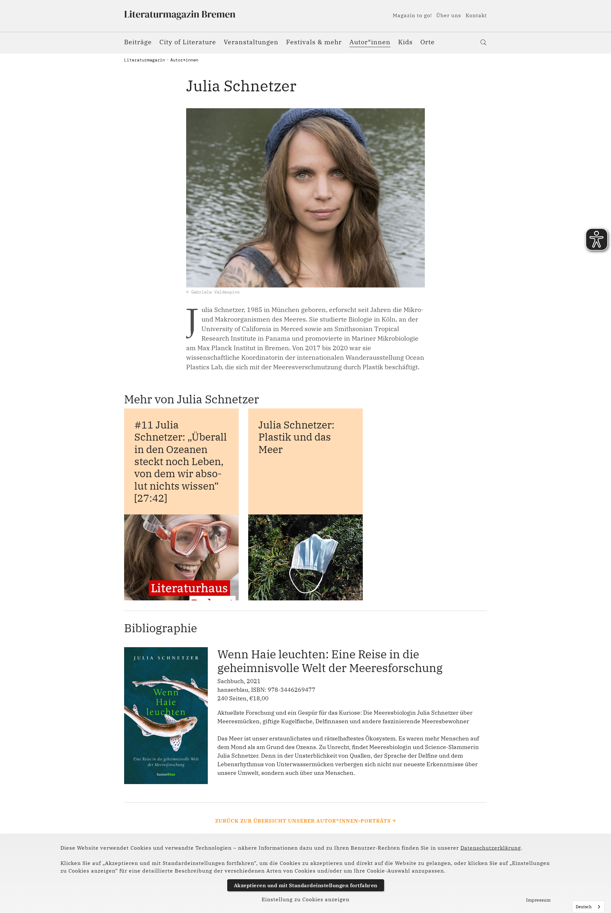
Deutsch (584, 906)
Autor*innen (369, 42)
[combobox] (588, 907)
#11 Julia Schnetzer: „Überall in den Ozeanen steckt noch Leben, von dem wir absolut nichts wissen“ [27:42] (180, 461)
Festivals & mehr (314, 42)
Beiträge (138, 42)
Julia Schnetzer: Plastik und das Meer (296, 437)
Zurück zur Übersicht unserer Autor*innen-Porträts (303, 821)
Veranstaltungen (251, 42)
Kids (405, 42)
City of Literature (187, 42)
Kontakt (476, 15)
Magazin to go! (412, 15)
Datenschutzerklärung (490, 848)
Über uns (448, 15)
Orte (427, 42)
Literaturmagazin (144, 60)
